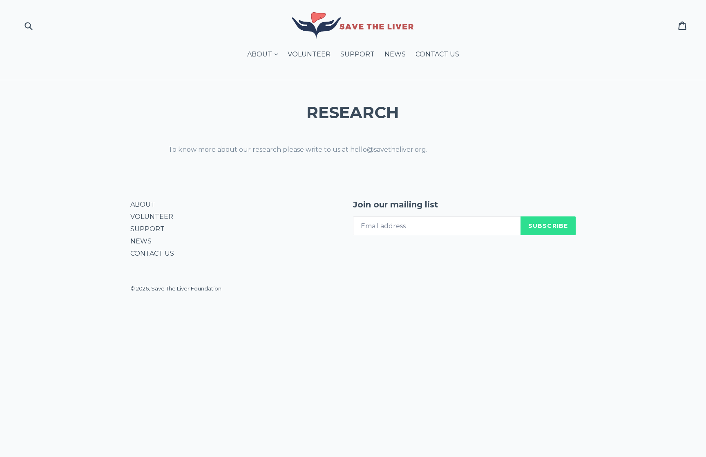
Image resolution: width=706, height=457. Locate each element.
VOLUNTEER (309, 54)
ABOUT (264, 54)
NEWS (395, 54)
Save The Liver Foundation (186, 288)
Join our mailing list (395, 204)
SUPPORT (357, 54)
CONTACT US (437, 54)
